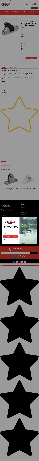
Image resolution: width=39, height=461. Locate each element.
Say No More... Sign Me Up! (11, 236)
